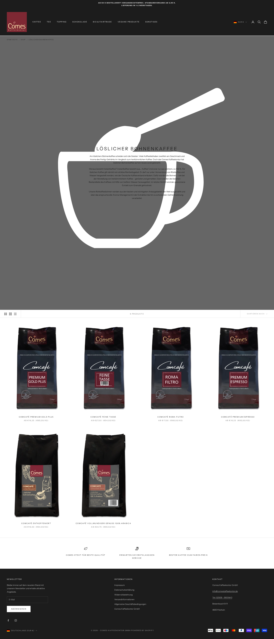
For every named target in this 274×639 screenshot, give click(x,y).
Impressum (119, 585)
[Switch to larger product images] (5, 314)
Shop (23, 40)
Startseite (12, 40)
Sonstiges (151, 22)
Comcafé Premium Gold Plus (36, 417)
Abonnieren (18, 609)
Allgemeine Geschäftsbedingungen (130, 604)
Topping (62, 22)
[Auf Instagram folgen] (15, 620)
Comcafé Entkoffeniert (36, 523)
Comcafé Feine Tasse (103, 417)
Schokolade (79, 22)
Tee (49, 22)
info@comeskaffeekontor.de (225, 591)
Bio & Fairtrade (102, 22)
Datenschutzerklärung (124, 590)
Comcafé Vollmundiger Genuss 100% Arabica (103, 523)
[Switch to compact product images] (15, 314)
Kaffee (37, 22)
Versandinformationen (124, 599)
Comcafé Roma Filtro (170, 417)
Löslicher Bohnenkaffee (41, 40)
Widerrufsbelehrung (123, 594)
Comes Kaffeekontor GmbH (127, 609)
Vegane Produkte (129, 22)
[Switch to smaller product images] (10, 314)
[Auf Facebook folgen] (8, 620)
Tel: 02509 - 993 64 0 (222, 597)
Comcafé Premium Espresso (238, 417)
